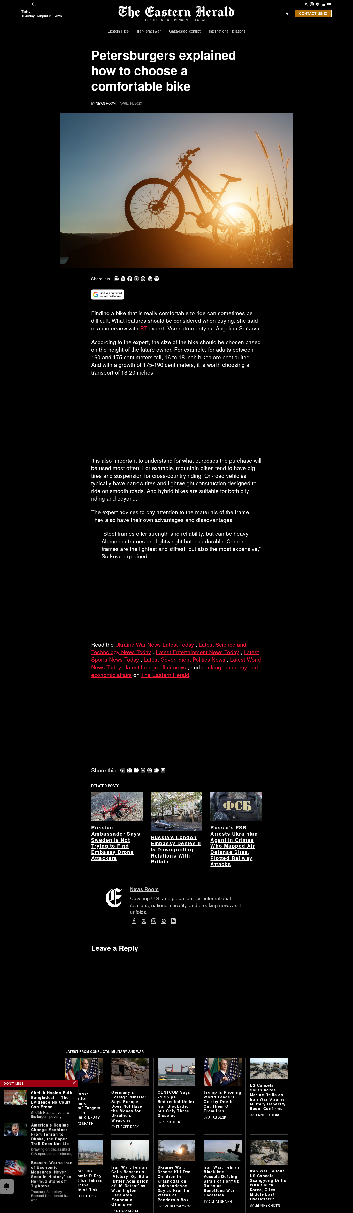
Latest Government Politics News (184, 659)
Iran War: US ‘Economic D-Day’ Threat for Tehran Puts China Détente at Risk (84, 1180)
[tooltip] (306, 4)
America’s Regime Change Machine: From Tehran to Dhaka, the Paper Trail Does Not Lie (50, 1134)
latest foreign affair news (156, 667)
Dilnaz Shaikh (82, 1123)
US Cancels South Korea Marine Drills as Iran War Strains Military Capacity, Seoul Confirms (268, 1097)
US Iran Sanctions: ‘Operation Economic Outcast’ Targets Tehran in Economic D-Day (83, 1103)
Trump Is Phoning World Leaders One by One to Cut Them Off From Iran (222, 1101)
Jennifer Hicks (267, 1115)
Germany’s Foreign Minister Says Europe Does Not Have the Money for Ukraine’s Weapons (129, 1106)
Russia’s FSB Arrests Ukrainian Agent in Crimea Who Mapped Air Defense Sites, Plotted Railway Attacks (234, 845)
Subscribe (214, 58)
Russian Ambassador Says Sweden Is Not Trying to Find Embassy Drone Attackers (115, 842)
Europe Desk (127, 1126)
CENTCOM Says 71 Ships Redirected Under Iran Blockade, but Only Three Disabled (176, 1104)
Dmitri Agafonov (176, 1206)
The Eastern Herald (165, 674)
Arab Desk (171, 1122)
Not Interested (172, 58)
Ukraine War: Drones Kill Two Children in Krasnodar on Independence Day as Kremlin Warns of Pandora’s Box (174, 1183)
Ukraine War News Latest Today (154, 644)
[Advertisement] (176, 418)
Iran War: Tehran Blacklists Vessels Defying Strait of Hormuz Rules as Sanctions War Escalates (221, 1181)
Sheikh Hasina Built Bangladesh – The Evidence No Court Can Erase (52, 1099)
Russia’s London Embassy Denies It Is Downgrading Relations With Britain (176, 849)
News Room (106, 103)
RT (143, 328)
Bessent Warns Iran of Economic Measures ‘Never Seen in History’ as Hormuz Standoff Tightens (52, 1174)
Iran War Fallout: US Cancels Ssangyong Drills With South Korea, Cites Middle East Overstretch (268, 1185)
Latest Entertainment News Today (197, 652)
